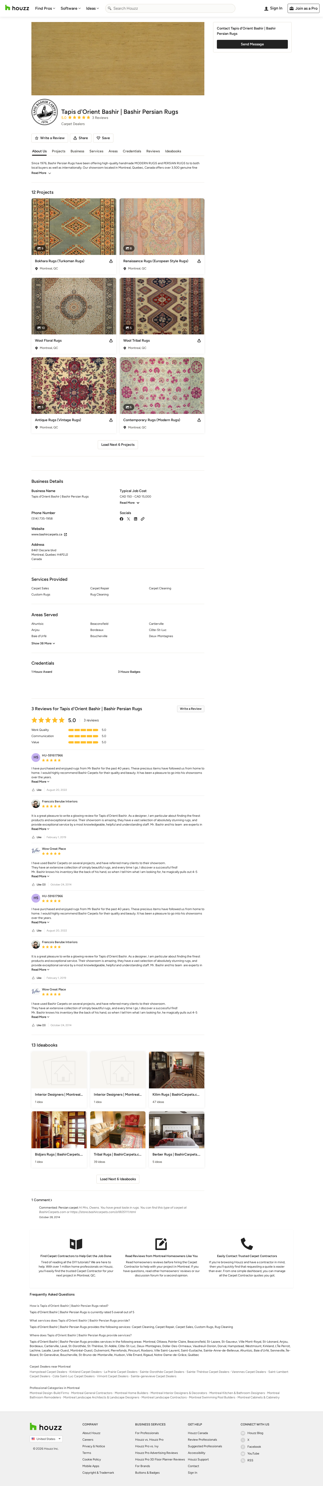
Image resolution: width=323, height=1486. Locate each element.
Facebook (254, 1447)
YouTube (253, 1453)
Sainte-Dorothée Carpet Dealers (162, 1372)
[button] (117, 680)
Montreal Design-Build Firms (49, 1393)
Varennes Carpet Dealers (249, 1372)
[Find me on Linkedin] (135, 518)
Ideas (91, 8)
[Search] (109, 8)
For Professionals (147, 1433)
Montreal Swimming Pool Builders (212, 1397)
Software (69, 8)
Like (39, 789)
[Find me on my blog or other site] (142, 518)
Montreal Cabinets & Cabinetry (258, 1397)
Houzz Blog (255, 1433)
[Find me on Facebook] (121, 518)
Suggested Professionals (205, 1446)
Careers (87, 1440)
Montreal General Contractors (92, 1393)
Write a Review (190, 709)
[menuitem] (45, 8)
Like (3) (41, 884)
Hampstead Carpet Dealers (48, 1372)
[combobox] (170, 8)
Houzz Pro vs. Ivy (146, 1446)
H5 (36, 757)
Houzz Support (198, 1459)
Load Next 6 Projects (117, 444)
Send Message (252, 44)
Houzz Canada (198, 1433)
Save (106, 138)
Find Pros (43, 8)
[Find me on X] (128, 518)
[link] (40, 782)
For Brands (142, 1466)
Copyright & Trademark (98, 1473)
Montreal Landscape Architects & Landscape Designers (101, 1397)
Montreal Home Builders (131, 1393)
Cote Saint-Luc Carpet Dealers (74, 1376)
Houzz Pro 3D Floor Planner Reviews (160, 1459)
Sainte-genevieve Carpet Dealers (153, 1376)
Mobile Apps (90, 1466)
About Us (39, 151)
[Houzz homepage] (17, 8)
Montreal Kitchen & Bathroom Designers (237, 1393)
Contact (193, 1466)
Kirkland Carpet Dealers (85, 1372)
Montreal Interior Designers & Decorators (179, 1393)
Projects (58, 151)
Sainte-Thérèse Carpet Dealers (208, 1372)
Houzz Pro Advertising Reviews (156, 1453)
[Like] (33, 790)
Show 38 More (41, 643)
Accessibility (196, 1453)
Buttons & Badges (147, 1473)
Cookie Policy (91, 1459)
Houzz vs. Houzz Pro (149, 1440)
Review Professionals (202, 1440)
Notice (100, 1446)
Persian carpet (68, 1207)
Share (83, 138)
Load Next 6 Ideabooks (118, 1179)
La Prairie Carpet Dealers (121, 1372)
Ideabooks (173, 151)
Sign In (192, 1473)
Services (96, 151)
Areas (113, 151)
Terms (86, 1453)
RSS (250, 1460)
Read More (38, 173)
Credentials (132, 151)
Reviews (153, 151)
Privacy (87, 1446)
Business (77, 151)
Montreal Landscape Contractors (164, 1397)
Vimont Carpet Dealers (113, 1376)
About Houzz (91, 1433)
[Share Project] (111, 261)
